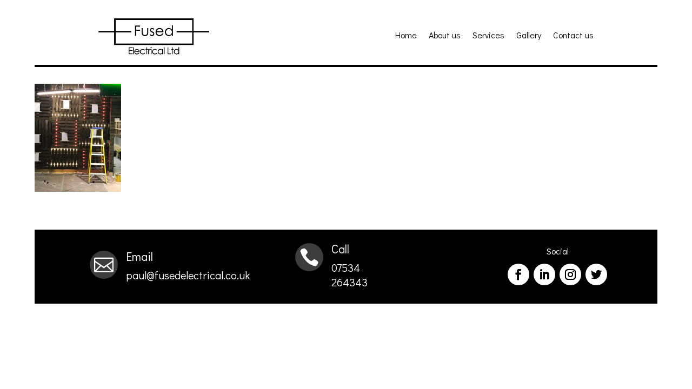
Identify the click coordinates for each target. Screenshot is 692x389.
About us (445, 36)
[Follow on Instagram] (570, 274)
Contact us (573, 36)
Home (406, 36)
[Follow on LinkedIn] (544, 274)
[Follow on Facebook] (518, 274)
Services (488, 36)
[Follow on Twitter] (596, 274)
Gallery (528, 36)
